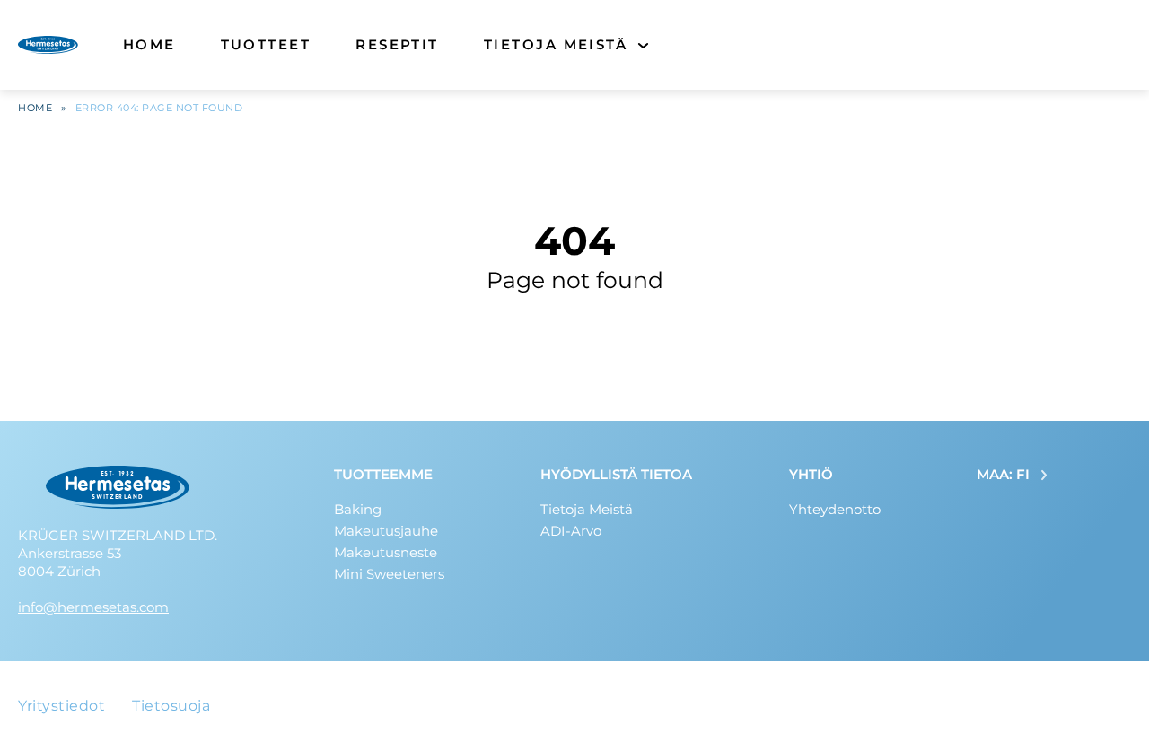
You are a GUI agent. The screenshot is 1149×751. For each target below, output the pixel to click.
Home (149, 44)
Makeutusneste (385, 552)
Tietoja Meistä (555, 44)
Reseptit (397, 44)
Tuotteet (266, 44)
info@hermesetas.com (93, 607)
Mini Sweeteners (389, 573)
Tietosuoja (171, 705)
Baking (358, 509)
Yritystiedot (61, 705)
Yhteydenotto (835, 509)
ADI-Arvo (570, 530)
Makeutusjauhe (386, 530)
